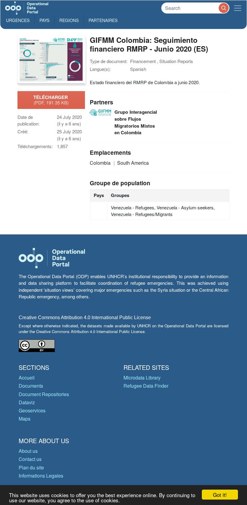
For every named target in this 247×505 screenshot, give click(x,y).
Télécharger (51, 100)
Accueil (27, 377)
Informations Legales (41, 475)
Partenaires (103, 20)
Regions (69, 20)
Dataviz (27, 402)
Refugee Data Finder (146, 385)
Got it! (220, 494)
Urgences (18, 20)
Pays (44, 20)
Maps (24, 418)
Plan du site (31, 467)
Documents (31, 385)
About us (28, 450)
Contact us (30, 459)
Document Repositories (44, 394)
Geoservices (32, 410)
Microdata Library (142, 377)
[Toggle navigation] (238, 8)
